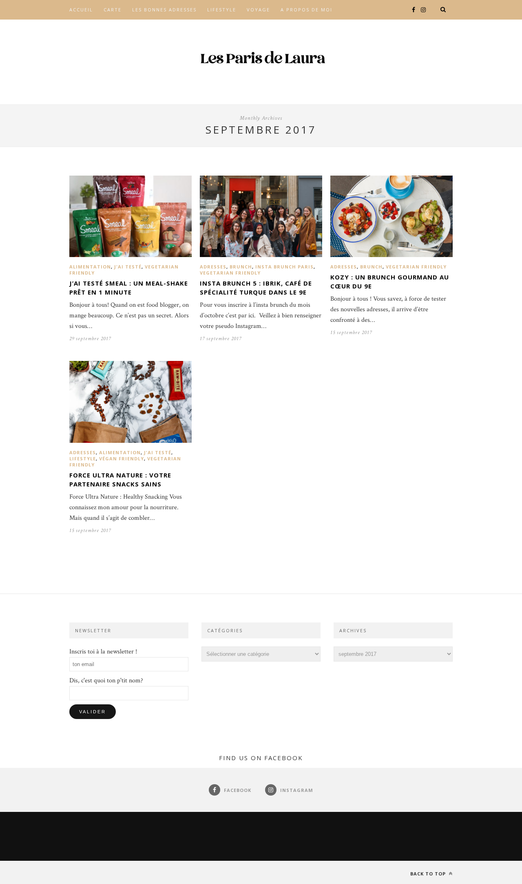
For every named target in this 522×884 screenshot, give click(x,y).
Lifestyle (221, 10)
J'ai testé (128, 267)
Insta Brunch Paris (284, 267)
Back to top (428, 874)
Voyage (258, 10)
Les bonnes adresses (164, 10)
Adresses (213, 267)
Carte (113, 10)
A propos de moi (306, 10)
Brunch (241, 267)
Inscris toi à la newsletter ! (103, 651)
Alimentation (90, 267)
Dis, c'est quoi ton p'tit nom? (106, 680)
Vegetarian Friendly (230, 273)
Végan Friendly (121, 458)
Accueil (81, 10)
